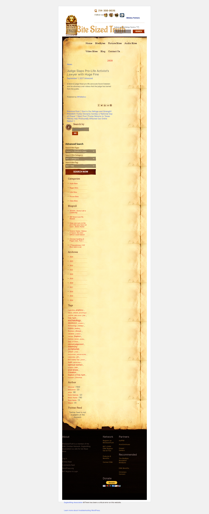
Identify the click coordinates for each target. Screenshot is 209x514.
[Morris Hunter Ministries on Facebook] (106, 15)
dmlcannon (72, 390)
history (71, 328)
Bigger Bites (74, 188)
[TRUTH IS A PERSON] (71, 34)
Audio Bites (131, 43)
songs (76, 351)
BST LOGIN (107, 446)
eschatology (74, 320)
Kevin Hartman (73, 395)
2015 (71, 296)
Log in (64, 458)
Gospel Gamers (122, 449)
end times (73, 370)
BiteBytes (100, 43)
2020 (71, 274)
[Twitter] (102, 105)
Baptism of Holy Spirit (76, 375)
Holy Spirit (72, 318)
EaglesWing (71, 310)
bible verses (78, 315)
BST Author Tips (74, 360)
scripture (78, 334)
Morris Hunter (72, 398)
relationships (71, 357)
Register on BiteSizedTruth (108, 442)
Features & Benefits (107, 457)
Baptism (77, 336)
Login (76, 471)
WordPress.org (68, 468)
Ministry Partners (133, 18)
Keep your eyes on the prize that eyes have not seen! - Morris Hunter (78, 225)
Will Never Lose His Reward (76, 218)
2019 (71, 278)
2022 (71, 265)
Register (69, 471)
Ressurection (72, 354)
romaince (81, 323)
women (83, 359)
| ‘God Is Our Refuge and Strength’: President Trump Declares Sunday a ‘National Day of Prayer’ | (89, 113)
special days (77, 362)
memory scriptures (73, 347)
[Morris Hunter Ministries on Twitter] (111, 15)
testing (82, 339)
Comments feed (68, 465)
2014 (71, 300)
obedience (72, 323)
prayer (70, 352)
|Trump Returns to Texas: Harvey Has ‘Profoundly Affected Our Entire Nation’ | (88, 118)
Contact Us (114, 51)
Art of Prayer (83, 313)
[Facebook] (98, 105)
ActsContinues (124, 444)
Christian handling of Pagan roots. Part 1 (77, 240)
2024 (71, 257)
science (70, 367)
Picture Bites (115, 43)
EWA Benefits (124, 468)
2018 (71, 283)
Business (71, 331)
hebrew (70, 313)
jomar (70, 392)
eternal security (81, 354)
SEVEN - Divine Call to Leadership (78, 212)
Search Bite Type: (72, 148)
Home (89, 43)
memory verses (73, 339)
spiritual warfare (75, 365)
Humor (75, 313)
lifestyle (78, 331)
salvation (71, 334)
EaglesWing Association (73, 502)
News (69, 64)
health (70, 362)
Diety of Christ (73, 342)
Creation (72, 372)
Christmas (78, 377)
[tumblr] (122, 15)
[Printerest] (111, 105)
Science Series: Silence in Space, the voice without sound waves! (78, 233)
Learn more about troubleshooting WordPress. (82, 510)
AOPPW (70, 315)
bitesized (88, 78)
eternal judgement (75, 344)
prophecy (79, 310)
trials (84, 315)
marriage (70, 336)
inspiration (71, 377)
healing (77, 328)
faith (76, 367)
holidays (81, 326)
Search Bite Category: (74, 155)
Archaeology (72, 326)
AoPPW (121, 441)
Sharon (70, 403)
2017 (71, 287)
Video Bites (92, 51)
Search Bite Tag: (71, 163)
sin (77, 357)
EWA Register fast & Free (108, 450)
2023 (71, 261)
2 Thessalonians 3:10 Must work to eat (77, 246)
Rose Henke (72, 400)
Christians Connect (122, 473)
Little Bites (73, 192)
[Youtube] (116, 15)
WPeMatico (81, 97)
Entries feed (67, 462)
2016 (71, 292)
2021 (71, 270)
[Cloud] (108, 105)
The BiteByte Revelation (124, 459)
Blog (103, 51)
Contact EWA (108, 462)
